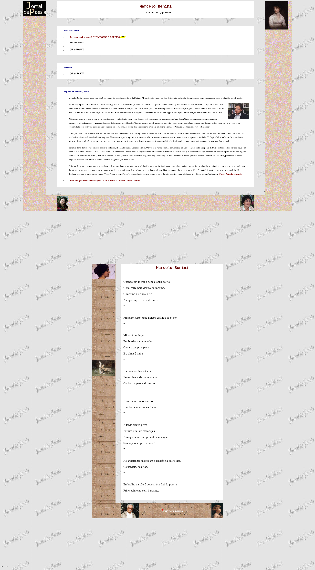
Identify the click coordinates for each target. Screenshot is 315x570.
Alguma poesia (77, 42)
